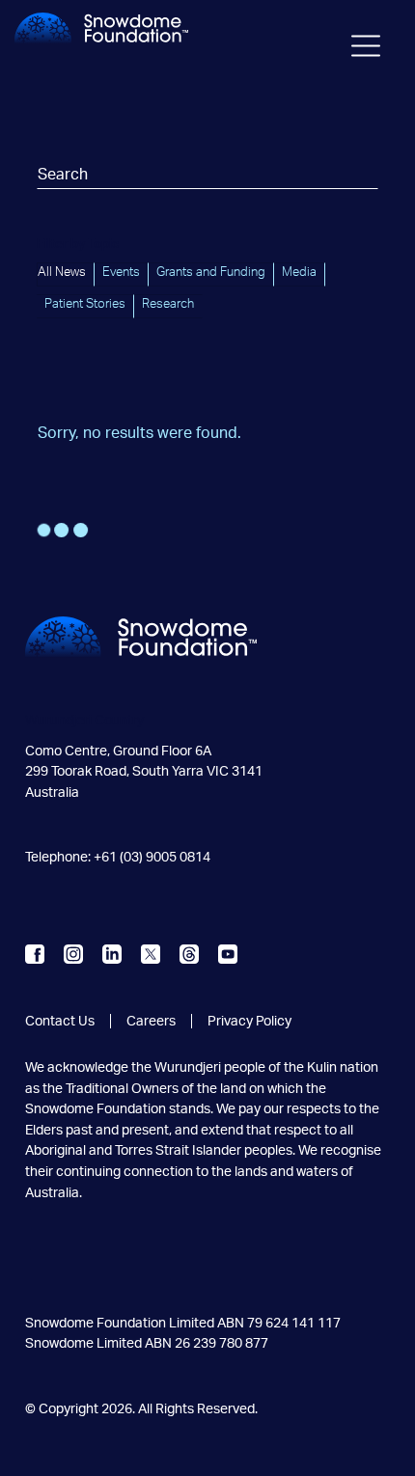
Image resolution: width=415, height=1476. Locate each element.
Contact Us (60, 1021)
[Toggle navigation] (365, 49)
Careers (151, 1021)
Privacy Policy (249, 1021)
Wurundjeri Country (84, 720)
